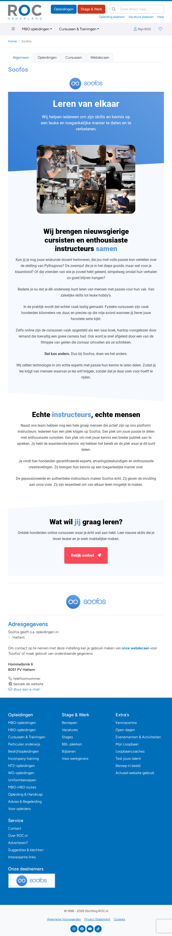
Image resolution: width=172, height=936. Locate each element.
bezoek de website (28, 684)
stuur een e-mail (26, 689)
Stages (67, 737)
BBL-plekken (72, 744)
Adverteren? (18, 843)
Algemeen (21, 57)
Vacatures (70, 730)
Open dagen (125, 730)
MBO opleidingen (35, 29)
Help (160, 17)
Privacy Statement (97, 919)
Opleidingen (63, 9)
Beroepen (69, 723)
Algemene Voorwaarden (64, 919)
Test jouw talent (128, 758)
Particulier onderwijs (24, 744)
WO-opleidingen (21, 773)
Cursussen (73, 57)
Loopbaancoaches (130, 751)
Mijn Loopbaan (127, 744)
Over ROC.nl (18, 835)
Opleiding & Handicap (25, 794)
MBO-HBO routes (22, 787)
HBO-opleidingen (22, 730)
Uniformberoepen (22, 780)
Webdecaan (99, 57)
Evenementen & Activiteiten (138, 737)
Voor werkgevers (75, 758)
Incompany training (23, 758)
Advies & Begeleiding (25, 801)
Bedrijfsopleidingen (23, 751)
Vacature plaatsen (141, 17)
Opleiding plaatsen (112, 17)
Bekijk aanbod (82, 555)
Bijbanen (69, 751)
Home (12, 41)
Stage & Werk (91, 9)
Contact (14, 828)
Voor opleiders (19, 809)
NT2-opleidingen (21, 766)
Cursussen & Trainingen (77, 29)
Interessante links (22, 857)
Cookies (119, 919)
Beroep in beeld (128, 766)
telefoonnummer (26, 678)
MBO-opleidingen (22, 723)
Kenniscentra (126, 723)
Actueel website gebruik (135, 773)
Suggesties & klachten (25, 850)
